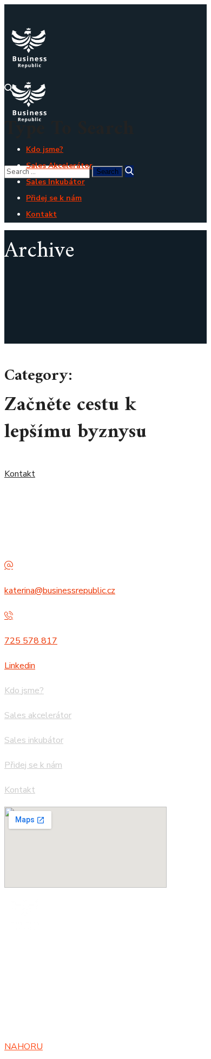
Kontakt (19, 790)
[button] (105, 474)
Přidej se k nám (33, 765)
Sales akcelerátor (37, 715)
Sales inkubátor (33, 740)
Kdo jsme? (24, 690)
